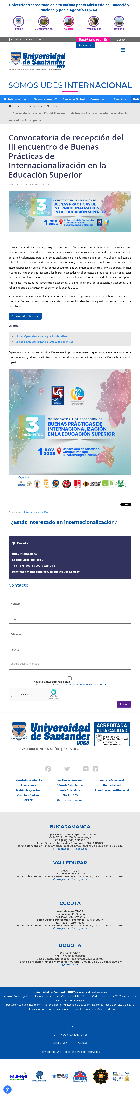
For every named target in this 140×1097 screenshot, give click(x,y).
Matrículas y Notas (28, 790)
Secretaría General (112, 780)
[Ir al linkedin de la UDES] (93, 769)
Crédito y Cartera (28, 795)
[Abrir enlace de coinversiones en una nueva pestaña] (80, 1076)
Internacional (17, 99)
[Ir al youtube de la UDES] (74, 766)
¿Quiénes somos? (44, 99)
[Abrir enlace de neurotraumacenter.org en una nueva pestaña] (39, 1076)
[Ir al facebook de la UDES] (46, 769)
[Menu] (122, 50)
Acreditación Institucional (112, 790)
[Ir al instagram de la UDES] (55, 766)
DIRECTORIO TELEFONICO (70, 1043)
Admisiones (28, 785)
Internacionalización (36, 512)
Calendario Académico (28, 780)
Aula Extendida (70, 790)
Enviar (124, 704)
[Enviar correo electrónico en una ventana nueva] (95, 1009)
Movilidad (120, 99)
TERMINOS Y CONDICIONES (70, 1034)
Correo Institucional (70, 800)
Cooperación (99, 99)
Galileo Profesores (70, 780)
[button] (7, 1089)
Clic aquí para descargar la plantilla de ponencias (44, 341)
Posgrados (81, 848)
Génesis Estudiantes (70, 785)
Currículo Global (73, 99)
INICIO (70, 1026)
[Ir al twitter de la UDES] (65, 769)
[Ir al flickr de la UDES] (84, 769)
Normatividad (112, 785)
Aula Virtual (85, 45)
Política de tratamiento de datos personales (80, 684)
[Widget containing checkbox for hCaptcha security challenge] (34, 694)
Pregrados (62, 848)
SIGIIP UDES (70, 795)
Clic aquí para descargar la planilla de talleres (42, 336)
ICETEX (28, 800)
